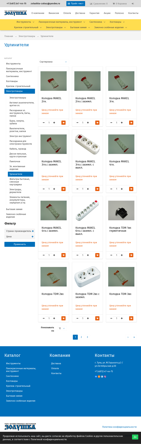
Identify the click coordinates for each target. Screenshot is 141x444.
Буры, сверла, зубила (17, 122)
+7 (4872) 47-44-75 (104, 371)
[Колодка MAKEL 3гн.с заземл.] (53, 144)
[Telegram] (102, 376)
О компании (37, 13)
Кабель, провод (18, 148)
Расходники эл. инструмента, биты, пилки (20, 113)
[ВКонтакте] (96, 376)
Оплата (67, 13)
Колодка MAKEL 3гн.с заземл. (51, 163)
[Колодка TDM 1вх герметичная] (121, 210)
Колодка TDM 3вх (120, 294)
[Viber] (105, 376)
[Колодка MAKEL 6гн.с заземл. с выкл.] (87, 210)
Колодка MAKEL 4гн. (119, 163)
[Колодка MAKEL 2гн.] (53, 81)
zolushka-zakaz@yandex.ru (45, 3)
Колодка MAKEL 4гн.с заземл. (51, 229)
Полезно (119, 13)
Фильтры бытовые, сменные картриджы (20, 182)
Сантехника (96, 22)
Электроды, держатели (15, 191)
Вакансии (54, 13)
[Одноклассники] (99, 376)
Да (135, 437)
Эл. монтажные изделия (17, 167)
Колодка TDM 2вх (53, 294)
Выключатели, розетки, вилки (18, 130)
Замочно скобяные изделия (109, 27)
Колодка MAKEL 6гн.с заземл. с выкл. (85, 231)
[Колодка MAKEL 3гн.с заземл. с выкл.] (87, 144)
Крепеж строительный (26, 27)
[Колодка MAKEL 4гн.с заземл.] (53, 210)
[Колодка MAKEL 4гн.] (121, 144)
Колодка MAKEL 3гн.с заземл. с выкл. (85, 164)
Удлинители (16, 174)
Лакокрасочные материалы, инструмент (60, 22)
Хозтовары (115, 22)
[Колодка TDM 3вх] (121, 276)
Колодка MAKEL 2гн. (51, 100)
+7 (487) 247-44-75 (16, 3)
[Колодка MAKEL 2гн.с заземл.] (87, 81)
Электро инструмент (20, 136)
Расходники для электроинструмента (21, 142)
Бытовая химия (78, 27)
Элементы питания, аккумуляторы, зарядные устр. (20, 200)
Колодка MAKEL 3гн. (119, 100)
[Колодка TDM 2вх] (53, 276)
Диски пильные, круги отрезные (18, 155)
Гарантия (94, 13)
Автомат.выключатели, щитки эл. (21, 104)
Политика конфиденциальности (119, 427)
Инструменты (24, 22)
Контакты (133, 13)
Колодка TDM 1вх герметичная (120, 229)
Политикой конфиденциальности (49, 439)
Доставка (80, 13)
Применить (20, 244)
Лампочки (15, 161)
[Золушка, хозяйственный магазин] (15, 13)
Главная (8, 36)
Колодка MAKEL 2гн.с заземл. (85, 100)
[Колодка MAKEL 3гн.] (121, 81)
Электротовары (54, 27)
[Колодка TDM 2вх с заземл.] (87, 276)
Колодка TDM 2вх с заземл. (87, 295)
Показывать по (47, 329)
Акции (107, 13)
